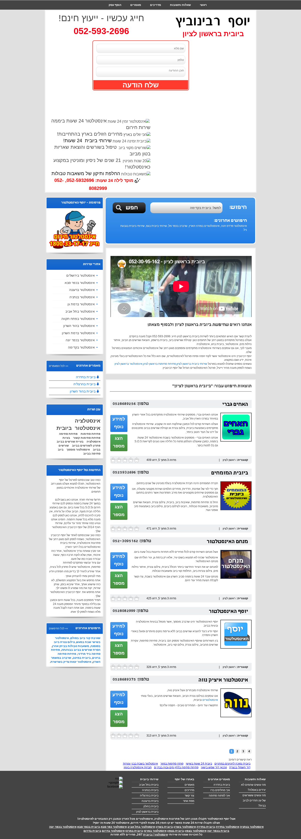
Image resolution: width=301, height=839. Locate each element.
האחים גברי (235, 405)
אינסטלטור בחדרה (227, 826)
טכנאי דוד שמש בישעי (214, 767)
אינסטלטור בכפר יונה (80, 340)
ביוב (60, 449)
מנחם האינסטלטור (227, 542)
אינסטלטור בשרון (185, 826)
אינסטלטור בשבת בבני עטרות (140, 763)
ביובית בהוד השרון (82, 391)
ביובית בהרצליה (84, 384)
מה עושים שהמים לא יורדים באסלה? (253, 787)
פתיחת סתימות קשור (86, 437)
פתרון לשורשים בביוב (86, 445)
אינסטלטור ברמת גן (81, 304)
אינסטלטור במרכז (155, 830)
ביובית (64, 428)
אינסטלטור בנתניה (82, 297)
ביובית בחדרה (85, 377)
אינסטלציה (87, 421)
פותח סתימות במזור (171, 763)
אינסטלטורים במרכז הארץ (204, 225)
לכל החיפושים (56, 628)
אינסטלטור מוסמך (78, 449)
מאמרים (135, 5)
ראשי (203, 5)
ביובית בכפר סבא (88, 826)
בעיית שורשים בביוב (70, 441)
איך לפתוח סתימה (219, 795)
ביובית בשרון (164, 826)
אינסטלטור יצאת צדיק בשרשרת (71, 661)
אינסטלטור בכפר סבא (80, 283)
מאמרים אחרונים (219, 779)
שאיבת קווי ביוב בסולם (85, 638)
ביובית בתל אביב (148, 784)
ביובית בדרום (92, 830)
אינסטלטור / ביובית (155, 834)
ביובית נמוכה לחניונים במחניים (232, 763)
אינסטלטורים (210, 700)
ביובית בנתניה (150, 790)
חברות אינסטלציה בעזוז (138, 767)
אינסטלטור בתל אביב (80, 311)
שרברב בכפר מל (177, 225)
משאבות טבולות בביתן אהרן (70, 646)
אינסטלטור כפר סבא (114, 826)
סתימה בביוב (91, 453)
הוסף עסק (115, 5)
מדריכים (155, 5)
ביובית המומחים (229, 473)
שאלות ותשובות (180, 5)
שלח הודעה (141, 85)
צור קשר (201, 14)
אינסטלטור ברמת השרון (78, 333)
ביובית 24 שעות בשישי (199, 763)
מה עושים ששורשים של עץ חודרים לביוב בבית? (254, 800)
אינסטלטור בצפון (195, 830)
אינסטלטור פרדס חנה (234, 225)
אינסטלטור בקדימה (81, 347)
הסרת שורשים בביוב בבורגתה (80, 649)
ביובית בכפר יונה (218, 830)
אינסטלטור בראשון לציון (129, 363)
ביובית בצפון (175, 830)
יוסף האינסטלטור (228, 612)
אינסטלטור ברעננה (82, 290)
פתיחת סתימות (90, 433)
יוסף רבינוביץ (213, 21)
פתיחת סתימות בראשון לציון (159, 363)
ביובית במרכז (134, 830)
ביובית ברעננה (150, 801)
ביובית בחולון (150, 806)
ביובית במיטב (82, 657)
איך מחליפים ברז (220, 790)
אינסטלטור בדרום (113, 830)
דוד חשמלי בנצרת (239, 767)
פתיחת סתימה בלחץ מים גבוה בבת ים (176, 767)
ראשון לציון (229, 460)
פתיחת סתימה (68, 433)
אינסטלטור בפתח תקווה (78, 319)
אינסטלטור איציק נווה (223, 680)
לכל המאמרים (57, 366)
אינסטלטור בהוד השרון (79, 326)
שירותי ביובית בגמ (156, 225)
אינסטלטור (87, 428)
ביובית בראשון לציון (147, 811)
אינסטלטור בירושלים (80, 275)
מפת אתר (188, 801)
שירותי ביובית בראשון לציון (192, 363)
